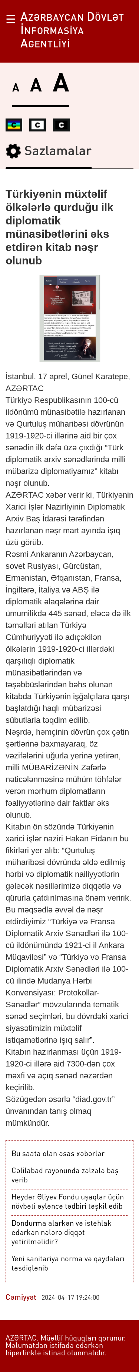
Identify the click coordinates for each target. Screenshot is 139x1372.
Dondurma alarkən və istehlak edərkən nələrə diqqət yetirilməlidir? (61, 1233)
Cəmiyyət (21, 1298)
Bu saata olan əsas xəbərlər (58, 1154)
